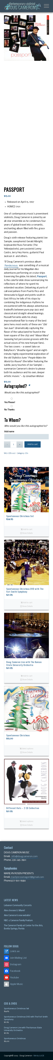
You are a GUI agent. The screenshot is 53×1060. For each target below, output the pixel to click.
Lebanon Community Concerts (18, 905)
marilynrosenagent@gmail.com (27, 877)
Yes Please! (9, 402)
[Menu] (45, 6)
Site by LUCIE (39, 1056)
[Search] (38, 6)
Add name (9, 431)
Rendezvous (11, 265)
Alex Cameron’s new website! (17, 915)
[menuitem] (38, 6)
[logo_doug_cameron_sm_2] (22, 6)
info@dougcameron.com (24, 856)
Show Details (27, 533)
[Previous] (8, 602)
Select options (27, 749)
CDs (26, 453)
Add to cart (33, 444)
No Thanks (9, 410)
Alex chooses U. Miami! (14, 910)
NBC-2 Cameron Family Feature (18, 920)
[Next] (44, 602)
